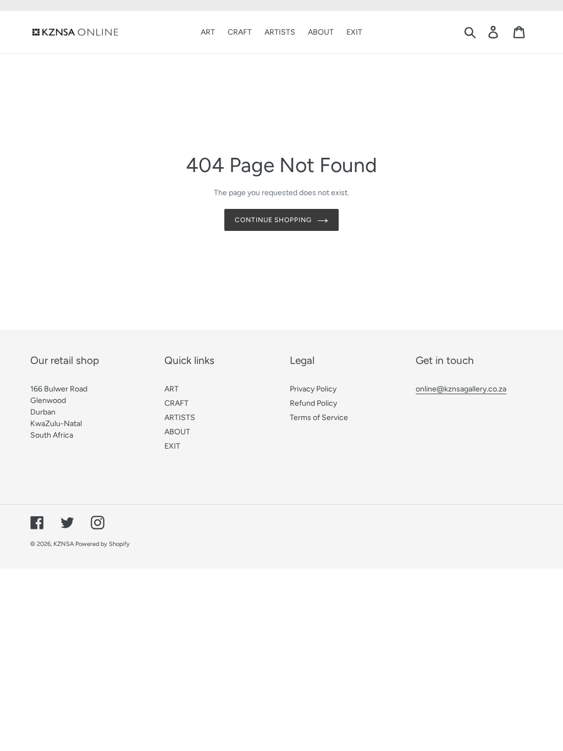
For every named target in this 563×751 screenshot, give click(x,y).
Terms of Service (319, 417)
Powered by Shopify (102, 544)
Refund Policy (313, 403)
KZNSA (63, 544)
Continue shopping (273, 220)
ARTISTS (179, 417)
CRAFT (176, 403)
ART (171, 389)
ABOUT (177, 432)
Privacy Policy (313, 389)
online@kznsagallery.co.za (461, 389)
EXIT (172, 446)
